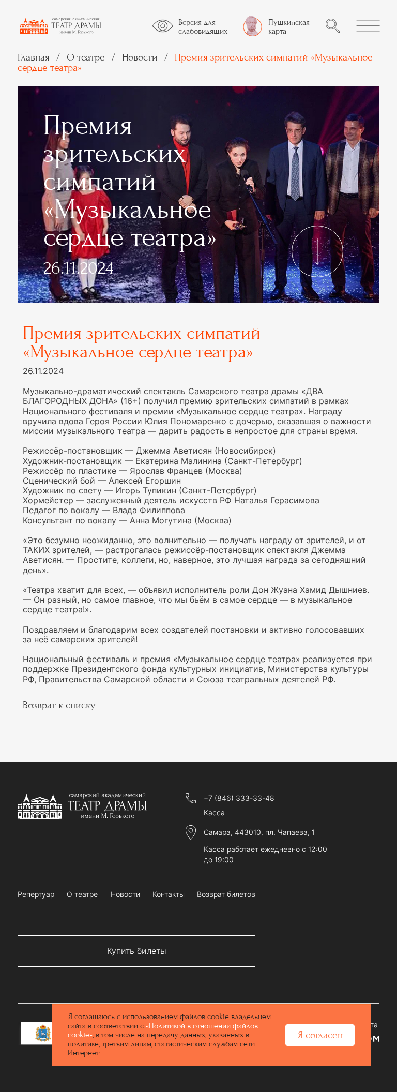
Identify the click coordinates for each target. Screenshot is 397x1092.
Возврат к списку (59, 705)
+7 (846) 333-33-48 (239, 798)
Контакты (168, 894)
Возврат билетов (226, 894)
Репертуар (36, 894)
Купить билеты (136, 951)
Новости (125, 894)
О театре (82, 894)
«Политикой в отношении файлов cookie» (163, 1030)
